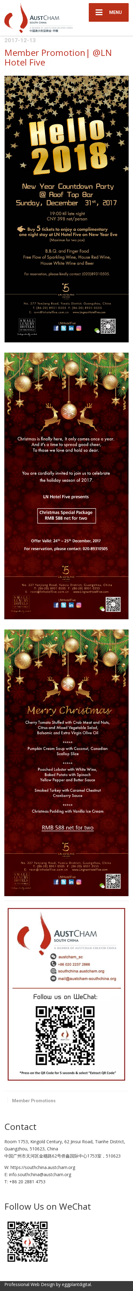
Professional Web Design (29, 1284)
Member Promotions (34, 1100)
